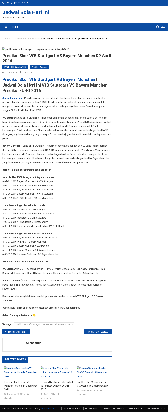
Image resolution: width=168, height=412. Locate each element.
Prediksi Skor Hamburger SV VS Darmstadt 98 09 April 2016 (18, 331)
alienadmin (28, 72)
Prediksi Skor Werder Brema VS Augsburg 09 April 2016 (99, 331)
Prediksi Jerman (39, 67)
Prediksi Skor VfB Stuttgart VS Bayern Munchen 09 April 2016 (44, 324)
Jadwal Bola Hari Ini (25, 12)
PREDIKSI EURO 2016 (156, 408)
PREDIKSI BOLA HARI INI (15, 67)
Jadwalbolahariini (12, 98)
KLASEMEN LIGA (92, 408)
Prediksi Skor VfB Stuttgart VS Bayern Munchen (48, 79)
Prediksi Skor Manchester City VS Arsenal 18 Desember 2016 (93, 384)
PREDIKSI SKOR (135, 408)
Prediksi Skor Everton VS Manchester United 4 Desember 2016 (20, 386)
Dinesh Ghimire (47, 408)
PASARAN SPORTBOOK (114, 408)
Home (15, 27)
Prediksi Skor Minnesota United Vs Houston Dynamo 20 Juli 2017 (57, 386)
